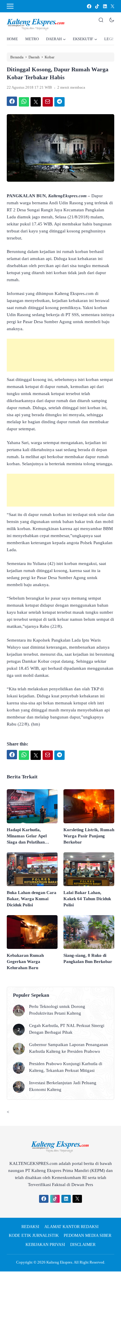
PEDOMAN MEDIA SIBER (87, 1235)
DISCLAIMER (82, 1244)
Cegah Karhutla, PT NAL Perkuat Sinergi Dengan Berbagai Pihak (66, 1029)
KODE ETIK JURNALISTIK (34, 1235)
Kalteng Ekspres (59, 1262)
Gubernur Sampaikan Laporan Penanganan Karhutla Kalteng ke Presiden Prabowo (68, 1048)
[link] (89, 6)
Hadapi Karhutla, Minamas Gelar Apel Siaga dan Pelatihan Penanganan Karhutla (28, 836)
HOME (12, 39)
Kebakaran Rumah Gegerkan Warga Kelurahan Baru (25, 961)
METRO (32, 39)
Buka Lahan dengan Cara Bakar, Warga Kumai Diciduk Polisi (31, 898)
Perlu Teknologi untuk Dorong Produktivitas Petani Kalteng (57, 1010)
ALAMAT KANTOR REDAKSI (71, 1227)
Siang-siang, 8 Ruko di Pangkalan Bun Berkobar (87, 958)
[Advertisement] (60, 355)
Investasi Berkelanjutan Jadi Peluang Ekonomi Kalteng (62, 1086)
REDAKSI (30, 1227)
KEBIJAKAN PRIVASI (45, 1244)
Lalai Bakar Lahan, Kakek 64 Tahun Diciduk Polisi (87, 898)
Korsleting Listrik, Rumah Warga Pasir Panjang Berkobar (88, 835)
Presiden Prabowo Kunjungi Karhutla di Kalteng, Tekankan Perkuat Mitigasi (65, 1067)
